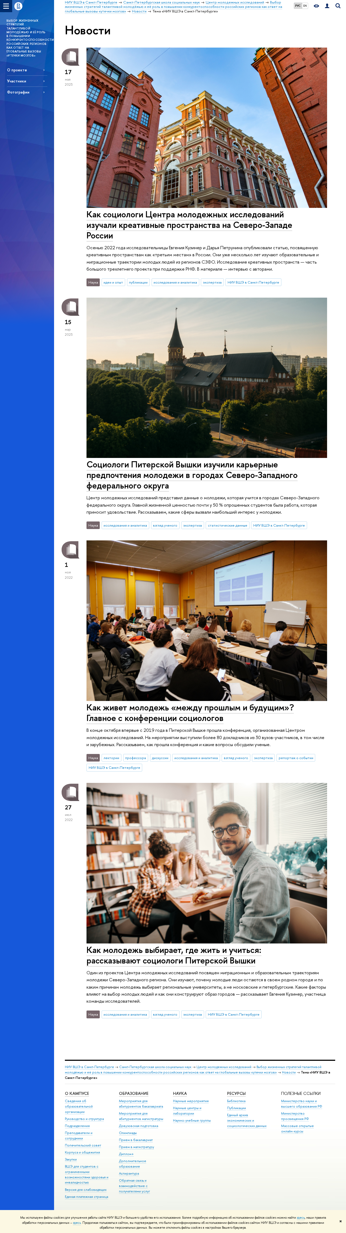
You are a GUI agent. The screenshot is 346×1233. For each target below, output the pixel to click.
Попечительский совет (83, 1145)
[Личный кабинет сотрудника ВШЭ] (327, 6)
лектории (111, 757)
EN (305, 6)
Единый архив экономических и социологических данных (247, 1120)
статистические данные (227, 525)
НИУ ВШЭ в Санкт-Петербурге (253, 282)
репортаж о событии (296, 757)
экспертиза (212, 282)
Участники (16, 81)
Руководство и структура (84, 1118)
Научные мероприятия (191, 1101)
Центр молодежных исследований (224, 1067)
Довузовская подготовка (138, 1126)
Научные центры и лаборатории (187, 1111)
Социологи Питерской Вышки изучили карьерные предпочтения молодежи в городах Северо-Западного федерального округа (192, 474)
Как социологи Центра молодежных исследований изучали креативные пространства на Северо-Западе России (189, 224)
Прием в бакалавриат (136, 1140)
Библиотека (236, 1101)
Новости (289, 1072)
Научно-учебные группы (192, 1120)
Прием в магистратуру (136, 1147)
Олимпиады (128, 1133)
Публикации (236, 1108)
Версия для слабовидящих (86, 1189)
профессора (135, 757)
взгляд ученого (165, 525)
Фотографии (18, 92)
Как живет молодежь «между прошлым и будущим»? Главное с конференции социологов (190, 712)
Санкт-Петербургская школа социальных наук (155, 1067)
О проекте (17, 69)
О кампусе (77, 1093)
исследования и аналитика (175, 282)
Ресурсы (236, 1093)
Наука (180, 1093)
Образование (133, 1093)
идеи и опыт (113, 282)
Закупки (71, 1159)
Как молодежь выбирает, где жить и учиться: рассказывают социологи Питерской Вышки (173, 955)
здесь (301, 1217)
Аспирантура (129, 1173)
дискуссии (160, 757)
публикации (138, 282)
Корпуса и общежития (82, 1152)
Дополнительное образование (132, 1164)
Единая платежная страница (86, 1196)
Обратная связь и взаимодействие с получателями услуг (134, 1186)
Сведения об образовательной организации (79, 1106)
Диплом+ (126, 1154)
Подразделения (77, 1126)
